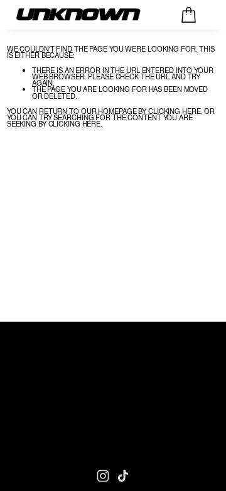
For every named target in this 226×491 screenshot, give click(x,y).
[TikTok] (123, 476)
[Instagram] (103, 476)
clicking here (174, 111)
